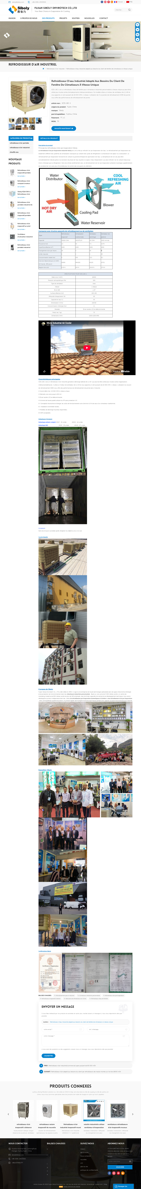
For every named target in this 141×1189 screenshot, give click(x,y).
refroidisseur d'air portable (19, 143)
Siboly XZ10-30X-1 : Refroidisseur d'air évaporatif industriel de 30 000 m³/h (24, 193)
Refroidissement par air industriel (65, 995)
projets (63, 18)
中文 (130, 2)
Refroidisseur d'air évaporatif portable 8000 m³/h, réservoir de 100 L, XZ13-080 (25, 171)
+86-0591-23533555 (39, 2)
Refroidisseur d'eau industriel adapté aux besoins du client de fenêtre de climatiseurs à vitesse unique (81, 1022)
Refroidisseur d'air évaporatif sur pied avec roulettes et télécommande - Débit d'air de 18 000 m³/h (25, 225)
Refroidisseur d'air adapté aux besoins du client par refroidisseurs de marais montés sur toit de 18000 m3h (86, 1071)
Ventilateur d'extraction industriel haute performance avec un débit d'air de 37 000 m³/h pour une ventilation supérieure (25, 235)
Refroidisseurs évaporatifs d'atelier (51, 998)
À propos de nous (28, 18)
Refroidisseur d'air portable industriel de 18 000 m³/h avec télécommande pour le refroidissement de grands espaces (25, 203)
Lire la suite (21, 176)
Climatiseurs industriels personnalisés (89, 995)
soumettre (48, 1056)
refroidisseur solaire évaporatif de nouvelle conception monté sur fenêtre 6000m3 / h (23, 1126)
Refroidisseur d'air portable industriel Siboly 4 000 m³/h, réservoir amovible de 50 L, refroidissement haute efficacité (25, 246)
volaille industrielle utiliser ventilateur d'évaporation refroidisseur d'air (70, 1126)
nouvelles (89, 18)
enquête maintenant (63, 128)
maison (12, 18)
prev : (46, 1065)
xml (81, 1163)
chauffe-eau (14, 152)
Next (132, 1114)
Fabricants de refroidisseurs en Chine (76, 998)
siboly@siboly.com (18, 2)
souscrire (120, 1167)
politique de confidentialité (89, 1170)
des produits (48, 18)
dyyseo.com (99, 1184)
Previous (8, 1114)
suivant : (47, 1071)
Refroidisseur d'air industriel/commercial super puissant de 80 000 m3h (72, 1065)
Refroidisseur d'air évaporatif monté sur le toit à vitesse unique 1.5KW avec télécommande (117, 1126)
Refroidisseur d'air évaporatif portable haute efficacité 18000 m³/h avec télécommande (25, 214)
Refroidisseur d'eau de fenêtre (99, 998)
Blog (105, 1184)
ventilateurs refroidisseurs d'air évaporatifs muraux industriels (94, 1126)
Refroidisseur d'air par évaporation (114, 995)
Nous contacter (85, 1156)
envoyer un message (122, 1187)
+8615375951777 (17, 1163)
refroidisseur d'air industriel (20, 147)
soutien (75, 18)
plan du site (84, 1166)
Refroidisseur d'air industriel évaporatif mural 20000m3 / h (47, 1126)
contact (103, 18)
